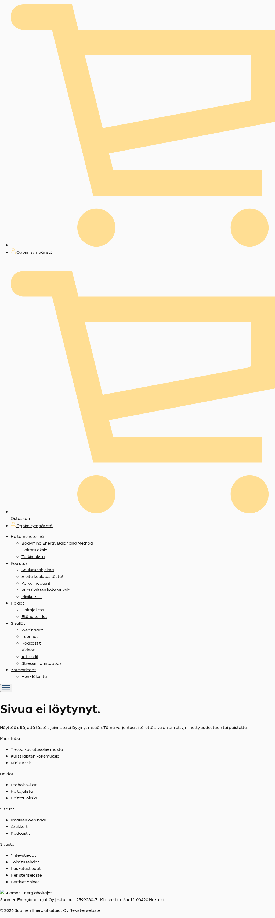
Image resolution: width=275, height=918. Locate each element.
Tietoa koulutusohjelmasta (37, 749)
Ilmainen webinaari (29, 820)
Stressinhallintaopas (41, 663)
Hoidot (17, 603)
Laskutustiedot (26, 868)
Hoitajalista (32, 609)
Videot (28, 649)
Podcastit (31, 643)
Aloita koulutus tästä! (42, 576)
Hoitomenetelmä (27, 536)
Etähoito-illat (34, 616)
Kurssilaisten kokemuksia (45, 589)
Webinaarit (32, 630)
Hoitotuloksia (34, 549)
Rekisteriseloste (26, 875)
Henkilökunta (34, 676)
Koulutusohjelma (37, 569)
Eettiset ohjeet (25, 881)
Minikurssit (31, 596)
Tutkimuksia (33, 556)
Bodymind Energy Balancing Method (57, 543)
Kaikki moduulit (35, 583)
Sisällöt (18, 623)
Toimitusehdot (25, 862)
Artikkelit (29, 656)
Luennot (29, 636)
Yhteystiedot (23, 669)
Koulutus (19, 563)
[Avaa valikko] (6, 688)
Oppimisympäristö (34, 252)
